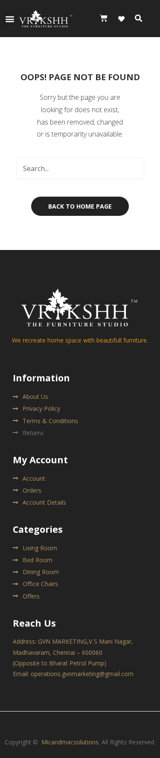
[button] (10, 19)
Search (133, 168)
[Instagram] (87, 722)
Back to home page (80, 206)
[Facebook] (73, 722)
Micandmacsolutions (70, 742)
